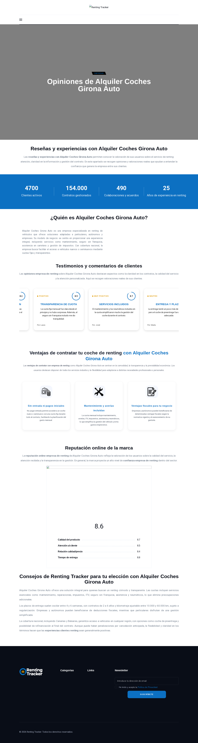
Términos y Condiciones (93, 702)
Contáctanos (93, 684)
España (64, 684)
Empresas (99, 73)
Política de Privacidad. (148, 687)
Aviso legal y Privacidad (93, 692)
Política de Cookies (97, 710)
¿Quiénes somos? (96, 677)
